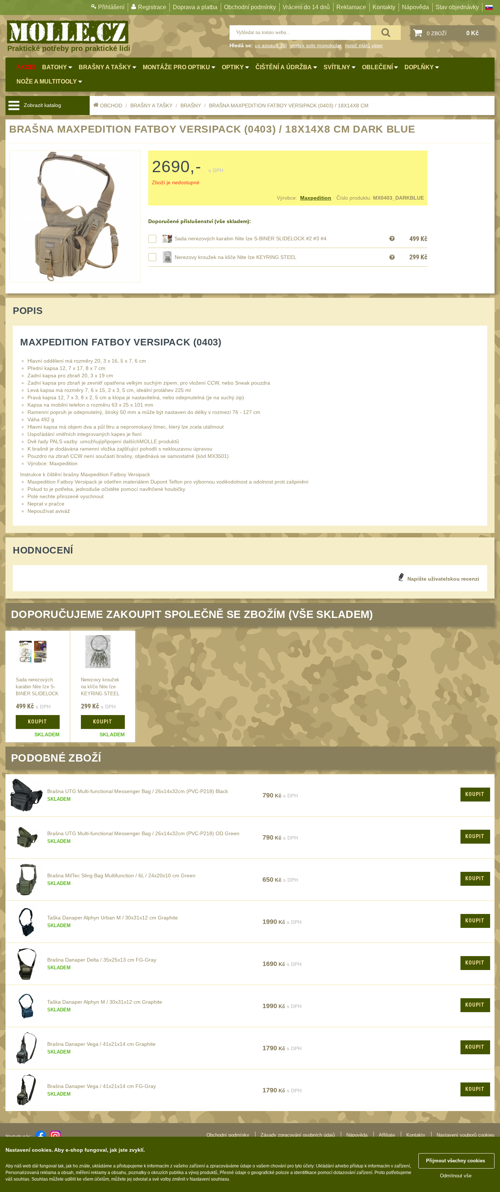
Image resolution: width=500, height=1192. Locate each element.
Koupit (475, 794)
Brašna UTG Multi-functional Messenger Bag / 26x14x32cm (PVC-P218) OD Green (143, 833)
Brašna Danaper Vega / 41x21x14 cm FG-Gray (101, 1086)
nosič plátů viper (364, 45)
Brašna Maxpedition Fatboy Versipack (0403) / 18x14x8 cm (289, 105)
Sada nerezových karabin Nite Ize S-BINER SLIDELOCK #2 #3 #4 (251, 238)
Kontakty (384, 7)
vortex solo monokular (316, 45)
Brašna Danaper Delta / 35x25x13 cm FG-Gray (101, 960)
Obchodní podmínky (250, 7)
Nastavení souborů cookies (466, 1135)
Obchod (111, 105)
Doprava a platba (195, 7)
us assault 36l (271, 45)
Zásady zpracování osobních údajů (298, 1135)
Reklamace (351, 7)
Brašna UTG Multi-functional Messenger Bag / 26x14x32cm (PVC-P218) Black (137, 791)
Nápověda (415, 7)
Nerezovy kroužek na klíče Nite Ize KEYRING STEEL (235, 257)
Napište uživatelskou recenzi (443, 579)
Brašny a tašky (151, 105)
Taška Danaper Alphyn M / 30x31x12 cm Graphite (104, 1002)
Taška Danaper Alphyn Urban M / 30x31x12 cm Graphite (112, 918)
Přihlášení (111, 7)
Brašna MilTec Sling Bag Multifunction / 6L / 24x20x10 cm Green (121, 875)
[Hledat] (386, 32)
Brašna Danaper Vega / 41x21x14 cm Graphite (101, 1044)
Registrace (152, 7)
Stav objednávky (457, 7)
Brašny (190, 105)
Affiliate (387, 1135)
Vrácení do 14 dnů (306, 7)
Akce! (26, 67)
